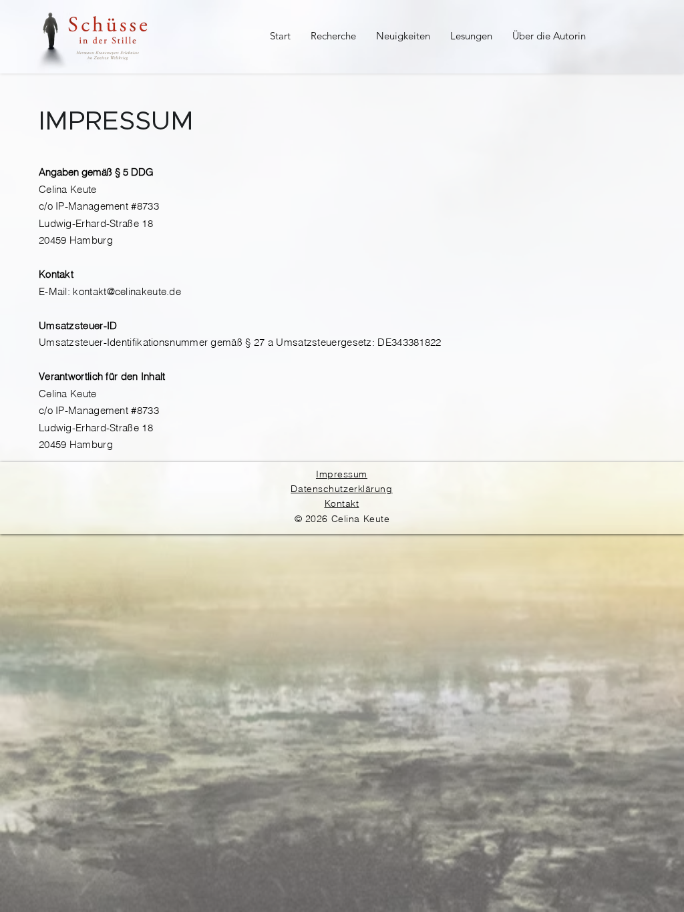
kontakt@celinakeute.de (127, 291)
